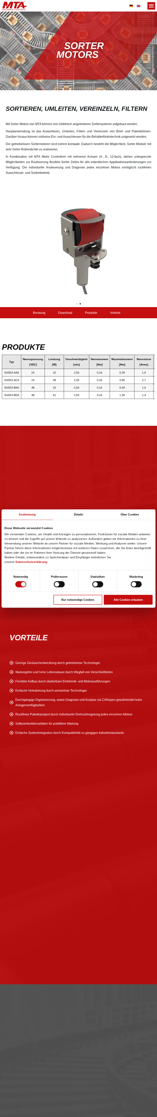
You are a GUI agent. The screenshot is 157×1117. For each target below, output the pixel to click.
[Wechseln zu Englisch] (138, 5)
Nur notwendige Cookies (77, 599)
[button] (76, 303)
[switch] (59, 584)
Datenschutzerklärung (31, 561)
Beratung (39, 312)
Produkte (91, 312)
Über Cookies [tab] (130, 514)
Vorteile (115, 312)
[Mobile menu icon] (151, 6)
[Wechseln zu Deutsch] (131, 5)
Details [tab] (78, 514)
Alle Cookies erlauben (128, 599)
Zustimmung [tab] (27, 514)
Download (65, 312)
